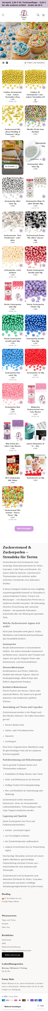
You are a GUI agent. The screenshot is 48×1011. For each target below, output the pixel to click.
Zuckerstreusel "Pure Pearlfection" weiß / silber (12, 238)
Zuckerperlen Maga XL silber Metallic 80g (35, 202)
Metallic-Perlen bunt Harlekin (35, 130)
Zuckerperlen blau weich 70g (12, 374)
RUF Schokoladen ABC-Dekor (12, 479)
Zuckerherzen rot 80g (35, 478)
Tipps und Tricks (9, 920)
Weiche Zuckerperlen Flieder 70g (35, 306)
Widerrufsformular (12, 955)
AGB (4, 943)
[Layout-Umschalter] (3, 63)
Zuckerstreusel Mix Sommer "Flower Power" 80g (12, 512)
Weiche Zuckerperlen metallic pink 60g (35, 271)
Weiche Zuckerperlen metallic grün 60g (12, 340)
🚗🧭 (4, 898)
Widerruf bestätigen (12, 1007)
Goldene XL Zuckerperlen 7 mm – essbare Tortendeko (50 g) (35, 95)
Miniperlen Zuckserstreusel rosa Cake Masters (35, 409)
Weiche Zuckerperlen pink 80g (12, 306)
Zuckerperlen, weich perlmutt (12, 271)
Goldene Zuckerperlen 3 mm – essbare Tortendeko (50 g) (13, 94)
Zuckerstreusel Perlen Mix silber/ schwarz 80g (35, 238)
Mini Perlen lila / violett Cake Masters (12, 445)
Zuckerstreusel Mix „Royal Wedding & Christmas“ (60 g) (12, 131)
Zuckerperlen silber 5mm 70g (13, 202)
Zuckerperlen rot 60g (35, 373)
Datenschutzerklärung (11, 947)
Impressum (6, 940)
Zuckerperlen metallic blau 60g (35, 340)
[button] (3, 15)
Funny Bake (13, 996)
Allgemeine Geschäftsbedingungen (16, 950)
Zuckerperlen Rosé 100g (12, 408)
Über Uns (6, 927)
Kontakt (5, 924)
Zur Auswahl (10, 166)
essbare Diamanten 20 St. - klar (35, 445)
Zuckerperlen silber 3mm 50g (35, 165)
